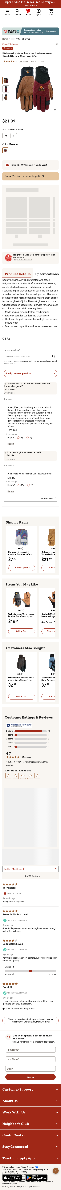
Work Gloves (23, 39)
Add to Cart (21, 631)
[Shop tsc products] (30, 31)
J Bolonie (9, 455)
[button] (36, 5)
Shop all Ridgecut (10, 44)
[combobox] (33, 373)
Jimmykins (10, 389)
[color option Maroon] (5, 150)
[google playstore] (36, 1177)
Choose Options (22, 567)
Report (11, 444)
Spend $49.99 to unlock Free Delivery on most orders (30, 2)
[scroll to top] (56, 1171)
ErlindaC (11, 478)
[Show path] (13, 39)
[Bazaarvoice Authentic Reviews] (19, 725)
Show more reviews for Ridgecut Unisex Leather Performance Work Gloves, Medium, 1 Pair (30, 1020)
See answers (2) (48, 498)
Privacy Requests (9, 1184)
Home (5, 39)
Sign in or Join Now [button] (23, 259)
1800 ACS (12, 430)
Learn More (29, 5)
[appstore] (12, 1177)
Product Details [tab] (18, 274)
